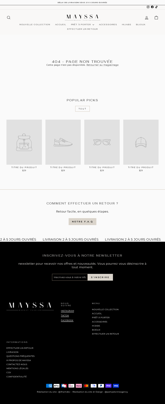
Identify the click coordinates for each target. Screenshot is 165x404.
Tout (82, 109)
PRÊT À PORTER (81, 24)
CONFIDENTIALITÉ (16, 376)
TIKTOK (65, 315)
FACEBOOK (67, 320)
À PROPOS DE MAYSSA (18, 360)
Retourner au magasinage (103, 64)
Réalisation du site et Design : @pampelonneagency (100, 392)
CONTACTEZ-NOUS (16, 364)
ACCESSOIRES (108, 24)
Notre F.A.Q (82, 221)
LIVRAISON (12, 352)
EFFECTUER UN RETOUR (82, 29)
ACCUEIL (60, 24)
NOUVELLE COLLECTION (34, 24)
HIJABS (126, 24)
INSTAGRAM (67, 311)
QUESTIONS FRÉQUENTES (20, 356)
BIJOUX (141, 24)
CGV (8, 372)
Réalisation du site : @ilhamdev (53, 392)
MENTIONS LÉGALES (17, 368)
